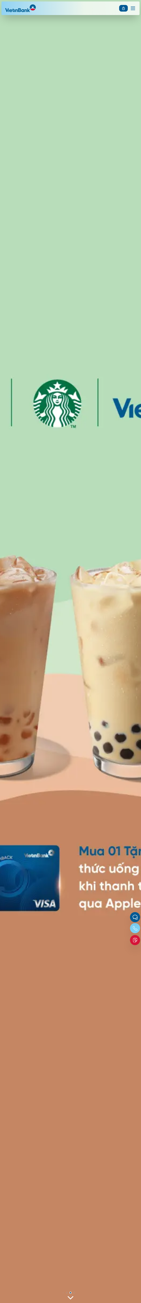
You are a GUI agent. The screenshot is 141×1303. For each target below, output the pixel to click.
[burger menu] (133, 8)
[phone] (135, 928)
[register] (135, 940)
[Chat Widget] (135, 917)
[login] (123, 8)
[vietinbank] (22, 8)
